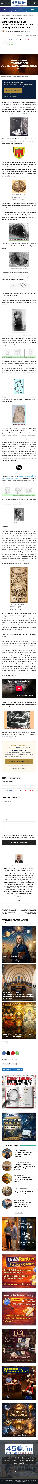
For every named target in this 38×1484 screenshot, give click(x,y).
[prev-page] (3, 1042)
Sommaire (25, 1458)
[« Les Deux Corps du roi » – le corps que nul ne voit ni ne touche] (19, 1020)
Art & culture (10, 15)
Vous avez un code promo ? (11, 96)
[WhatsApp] (17, 1053)
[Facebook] (4, 1053)
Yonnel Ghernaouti (14, 31)
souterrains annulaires (14, 778)
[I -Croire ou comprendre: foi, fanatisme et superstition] (7, 1191)
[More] (4, 49)
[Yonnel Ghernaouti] (3, 31)
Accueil (4, 15)
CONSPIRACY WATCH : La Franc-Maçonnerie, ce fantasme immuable (22, 1204)
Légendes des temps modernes (24, 15)
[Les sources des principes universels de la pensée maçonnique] (19, 944)
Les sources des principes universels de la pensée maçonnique (18, 960)
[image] (19, 1092)
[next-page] (6, 1042)
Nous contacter (8, 1458)
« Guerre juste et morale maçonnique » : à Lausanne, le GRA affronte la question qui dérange (19, 997)
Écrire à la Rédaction (9, 1064)
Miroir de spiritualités (11, 956)
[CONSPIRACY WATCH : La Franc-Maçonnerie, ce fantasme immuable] (7, 1203)
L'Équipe (17, 1458)
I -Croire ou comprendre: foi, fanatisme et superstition (24, 1192)
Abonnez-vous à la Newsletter (12, 1070)
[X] (8, 1053)
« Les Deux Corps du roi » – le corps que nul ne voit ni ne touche (18, 1035)
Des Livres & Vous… (9, 1032)
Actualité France (19, 1200)
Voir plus (18, 1212)
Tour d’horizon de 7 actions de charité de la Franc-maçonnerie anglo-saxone (28, 911)
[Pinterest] (13, 1053)
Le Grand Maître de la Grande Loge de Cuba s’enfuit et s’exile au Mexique (9, 911)
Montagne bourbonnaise (9, 781)
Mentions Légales (18, 1460)
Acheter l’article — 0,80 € (12, 90)
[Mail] (19, 899)
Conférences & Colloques (12, 992)
